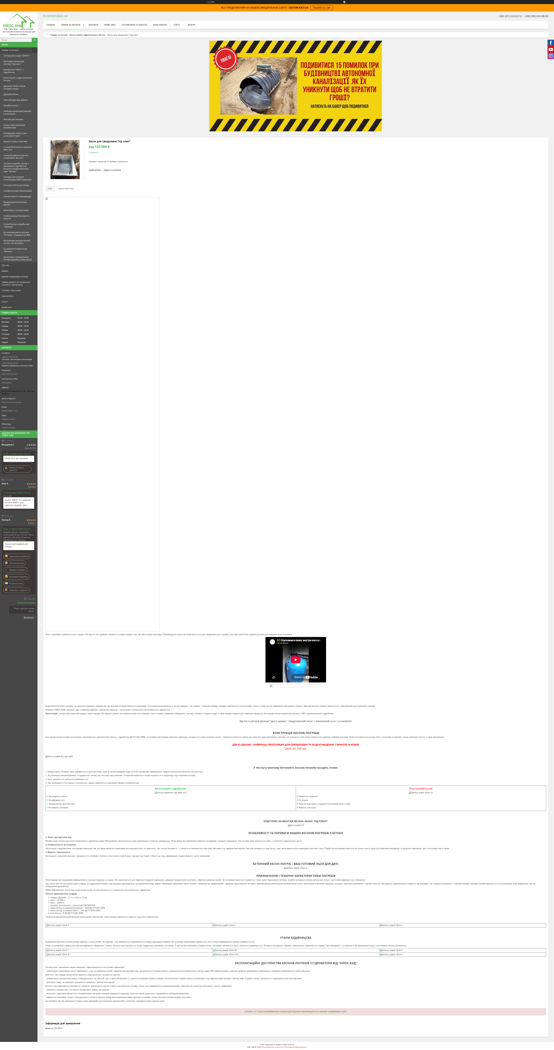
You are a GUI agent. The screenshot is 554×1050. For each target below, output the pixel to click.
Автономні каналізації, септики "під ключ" (14, 62)
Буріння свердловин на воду (15, 276)
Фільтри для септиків (13, 119)
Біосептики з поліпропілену (16, 210)
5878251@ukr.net (9, 410)
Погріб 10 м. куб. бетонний (16, 458)
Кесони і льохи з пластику (15, 141)
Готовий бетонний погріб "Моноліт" (15, 250)
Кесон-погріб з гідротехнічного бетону (18, 79)
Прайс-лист (7, 307)
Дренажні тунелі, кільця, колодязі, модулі (15, 87)
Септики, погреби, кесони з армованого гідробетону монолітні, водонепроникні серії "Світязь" (16, 167)
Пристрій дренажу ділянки (16, 100)
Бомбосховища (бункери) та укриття (16, 217)
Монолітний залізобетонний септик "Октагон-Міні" (17, 241)
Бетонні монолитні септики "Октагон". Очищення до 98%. (17, 233)
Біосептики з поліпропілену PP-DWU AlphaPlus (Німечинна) (17, 258)
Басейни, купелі (11, 105)
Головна (50, 25)
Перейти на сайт (322, 7)
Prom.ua (291, 1045)
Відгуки (5, 271)
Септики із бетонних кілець (16, 185)
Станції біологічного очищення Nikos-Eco (18, 148)
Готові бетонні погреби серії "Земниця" (17, 225)
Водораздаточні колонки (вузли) (15, 203)
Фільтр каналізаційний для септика (16, 545)
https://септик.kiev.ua (11, 402)
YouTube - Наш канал (11, 290)
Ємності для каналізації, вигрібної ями (14, 126)
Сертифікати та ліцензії (134, 25)
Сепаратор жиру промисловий (18, 190)
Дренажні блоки (11, 94)
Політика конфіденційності (296, 1047)
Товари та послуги (10, 50)
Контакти (93, 25)
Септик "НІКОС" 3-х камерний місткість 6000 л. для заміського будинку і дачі (18, 502)
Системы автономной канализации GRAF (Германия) (17, 178)
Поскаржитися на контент (273, 1047)
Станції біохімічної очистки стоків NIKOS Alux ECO (16, 156)
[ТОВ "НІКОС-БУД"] (18, 21)
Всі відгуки (28, 617)
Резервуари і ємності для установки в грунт (15, 134)
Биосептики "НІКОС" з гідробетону (14, 70)
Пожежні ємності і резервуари (17, 196)
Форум (191, 25)
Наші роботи (7, 296)
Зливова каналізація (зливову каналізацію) (17, 112)
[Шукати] (35, 40)
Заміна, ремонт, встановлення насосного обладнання (16, 283)
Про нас (5, 265)
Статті (5, 301)
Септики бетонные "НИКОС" (17, 55)
